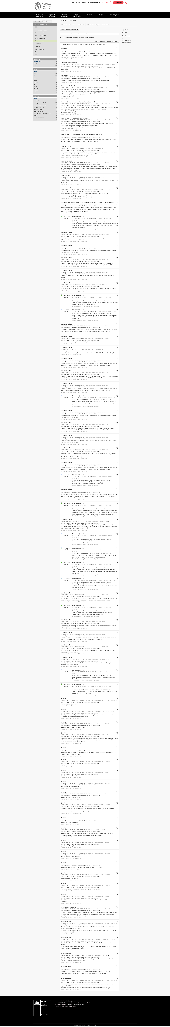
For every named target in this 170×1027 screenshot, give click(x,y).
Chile (35, 74)
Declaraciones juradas (39, 118)
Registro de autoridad (52, 15)
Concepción (37, 93)
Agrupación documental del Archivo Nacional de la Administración (82, 52)
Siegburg (36, 91)
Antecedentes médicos (41, 30)
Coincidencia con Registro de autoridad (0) (98, 25)
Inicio (72, 3)
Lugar (35, 69)
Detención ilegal (38, 109)
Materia (36, 96)
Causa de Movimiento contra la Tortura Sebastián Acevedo (78, 102)
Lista (43, 22)
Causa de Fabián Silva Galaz (69, 86)
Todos (35, 71)
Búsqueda (49, 22)
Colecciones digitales (94, 3)
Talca (35, 84)
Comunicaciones (39, 49)
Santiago (36, 82)
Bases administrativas (40, 38)
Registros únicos (38, 61)
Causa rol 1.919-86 (66, 147)
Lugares (101, 15)
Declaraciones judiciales (40, 105)
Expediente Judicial (78, 216)
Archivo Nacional (81, 3)
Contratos (37, 52)
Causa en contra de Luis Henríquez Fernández (74, 118)
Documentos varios (66, 188)
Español (36, 64)
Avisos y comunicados (41, 35)
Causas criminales (39, 41)
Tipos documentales (77, 15)
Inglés (35, 66)
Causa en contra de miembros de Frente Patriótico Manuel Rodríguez (81, 134)
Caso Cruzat (64, 75)
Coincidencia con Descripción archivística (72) (72, 25)
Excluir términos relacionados (97, 44)
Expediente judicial (38, 101)
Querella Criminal (66, 966)
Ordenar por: (110, 41)
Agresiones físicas (38, 111)
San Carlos (36, 88)
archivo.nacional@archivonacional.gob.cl (80, 1003)
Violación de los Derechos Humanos (43, 113)
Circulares (37, 46)
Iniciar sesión (118, 3)
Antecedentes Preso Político (69, 62)
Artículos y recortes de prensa (43, 33)
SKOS (125, 32)
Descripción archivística (39, 15)
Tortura (36, 115)
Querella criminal (66, 921)
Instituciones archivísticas (64, 15)
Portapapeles (126, 3)
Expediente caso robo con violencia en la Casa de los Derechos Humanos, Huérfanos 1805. (87, 202)
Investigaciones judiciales (40, 103)
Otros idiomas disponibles (69, 29)
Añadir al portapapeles (117, 48)
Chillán (35, 86)
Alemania (36, 76)
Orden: (96, 41)
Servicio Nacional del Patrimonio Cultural (66, 1006)
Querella (63, 699)
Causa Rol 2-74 (65, 175)
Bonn (35, 78)
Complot (36, 120)
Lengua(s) (105, 3)
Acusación (64, 48)
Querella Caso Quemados (68, 907)
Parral (35, 80)
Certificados (38, 43)
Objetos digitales (114, 15)
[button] (118, 2)
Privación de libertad (39, 107)
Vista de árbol (37, 22)
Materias (89, 15)
